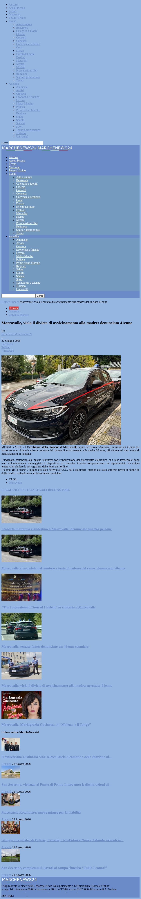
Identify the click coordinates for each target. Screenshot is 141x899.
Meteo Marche (24, 103)
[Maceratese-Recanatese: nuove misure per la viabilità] (10, 805)
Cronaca (21, 93)
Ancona (13, 4)
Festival (20, 57)
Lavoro (20, 100)
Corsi (19, 47)
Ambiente (22, 87)
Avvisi (20, 90)
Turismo (21, 133)
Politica (20, 106)
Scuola (20, 120)
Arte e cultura (24, 24)
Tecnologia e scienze (28, 129)
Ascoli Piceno (17, 7)
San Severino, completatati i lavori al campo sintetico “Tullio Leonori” (54, 868)
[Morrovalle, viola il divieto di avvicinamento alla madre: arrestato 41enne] (21, 678)
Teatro (20, 80)
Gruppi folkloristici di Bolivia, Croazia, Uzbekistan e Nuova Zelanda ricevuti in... (62, 840)
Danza (20, 50)
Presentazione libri (26, 70)
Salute (19, 116)
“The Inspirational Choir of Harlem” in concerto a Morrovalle (48, 607)
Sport (19, 126)
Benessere (22, 27)
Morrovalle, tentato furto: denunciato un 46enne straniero (45, 646)
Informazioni (57, 892)
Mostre (20, 63)
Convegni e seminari (28, 44)
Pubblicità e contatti (12, 892)
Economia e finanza (27, 96)
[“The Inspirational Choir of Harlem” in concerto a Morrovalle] (21, 600)
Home (5, 301)
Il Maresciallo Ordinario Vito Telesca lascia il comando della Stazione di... (56, 757)
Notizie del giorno (37, 892)
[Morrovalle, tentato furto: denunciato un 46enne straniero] (21, 639)
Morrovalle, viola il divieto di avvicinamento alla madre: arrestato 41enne (56, 685)
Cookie (82, 892)
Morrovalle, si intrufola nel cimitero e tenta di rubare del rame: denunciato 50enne (63, 568)
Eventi (12, 21)
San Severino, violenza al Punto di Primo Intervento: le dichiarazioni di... (56, 784)
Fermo (12, 11)
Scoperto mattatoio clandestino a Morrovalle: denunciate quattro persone (56, 529)
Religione (21, 73)
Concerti (21, 37)
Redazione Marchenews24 (16, 334)
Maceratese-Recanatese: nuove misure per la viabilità (41, 812)
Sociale (20, 123)
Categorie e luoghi (26, 30)
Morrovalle (15, 482)
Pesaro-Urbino (17, 17)
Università (22, 136)
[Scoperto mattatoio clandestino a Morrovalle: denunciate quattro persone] (21, 522)
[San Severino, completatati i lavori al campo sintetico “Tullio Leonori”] (10, 860)
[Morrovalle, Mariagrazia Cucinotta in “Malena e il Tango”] (21, 717)
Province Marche (19, 314)
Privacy (71, 892)
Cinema (20, 34)
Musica (20, 67)
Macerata (14, 14)
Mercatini (21, 60)
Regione (21, 113)
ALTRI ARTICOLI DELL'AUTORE (46, 489)
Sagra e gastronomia (28, 77)
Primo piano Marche (28, 110)
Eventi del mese (25, 54)
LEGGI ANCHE (11, 489)
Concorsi (21, 40)
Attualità (14, 83)
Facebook (20, 895)
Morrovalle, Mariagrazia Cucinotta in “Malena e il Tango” (46, 724)
